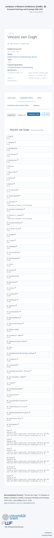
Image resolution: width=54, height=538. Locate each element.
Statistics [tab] (36, 105)
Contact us (48, 533)
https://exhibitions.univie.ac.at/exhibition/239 (19, 503)
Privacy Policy (47, 535)
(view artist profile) (37, 130)
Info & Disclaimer (36, 12)
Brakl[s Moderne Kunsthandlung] (19, 57)
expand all (11, 115)
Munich (34, 57)
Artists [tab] (39, 98)
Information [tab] (12, 98)
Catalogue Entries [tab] (26, 98)
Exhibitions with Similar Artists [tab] (18, 105)
